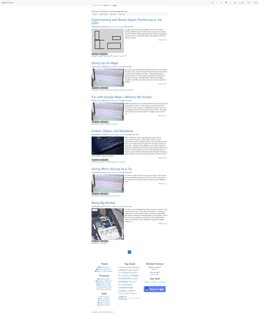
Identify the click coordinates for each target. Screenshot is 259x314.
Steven (109, 27)
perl (121, 285)
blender (123, 269)
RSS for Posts (104, 267)
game (126, 272)
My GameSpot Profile (104, 287)
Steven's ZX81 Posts (104, 269)
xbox (134, 293)
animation (128, 267)
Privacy (154, 282)
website (115, 162)
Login (242, 3)
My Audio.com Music (104, 289)
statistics (122, 90)
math (100, 56)
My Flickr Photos (104, 279)
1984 (121, 267)
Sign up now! (155, 274)
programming (126, 287)
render (123, 290)
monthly (107, 56)
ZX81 (249, 3)
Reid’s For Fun (7, 2)
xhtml (123, 162)
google (109, 90)
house (102, 124)
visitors (130, 90)
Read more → (162, 40)
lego (135, 275)
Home (147, 282)
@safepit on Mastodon (104, 281)
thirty (121, 293)
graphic (133, 273)
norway (115, 124)
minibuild (134, 278)
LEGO (255, 3)
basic (136, 267)
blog (130, 270)
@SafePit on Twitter (104, 283)
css (120, 273)
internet (101, 162)
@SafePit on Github (104, 285)
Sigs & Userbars (104, 303)
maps (94, 56)
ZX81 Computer (119, 27)
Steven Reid (109, 312)
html (94, 162)
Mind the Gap (118, 67)
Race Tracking (104, 299)
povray (127, 284)
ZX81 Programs (104, 297)
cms (102, 90)
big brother (96, 243)
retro (115, 56)
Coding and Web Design (121, 134)
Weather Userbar (104, 305)
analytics (95, 90)
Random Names (104, 301)
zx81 (122, 56)
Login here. (154, 269)
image (121, 276)
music (133, 282)
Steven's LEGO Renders (104, 271)
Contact (162, 282)
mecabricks (124, 278)
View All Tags (122, 299)
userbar (127, 293)
